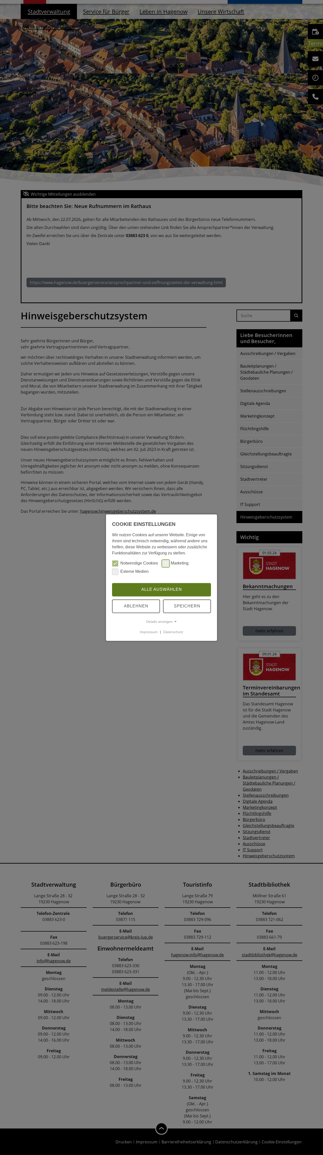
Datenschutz (173, 632)
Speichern (187, 606)
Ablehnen (136, 606)
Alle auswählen (161, 589)
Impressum (149, 632)
